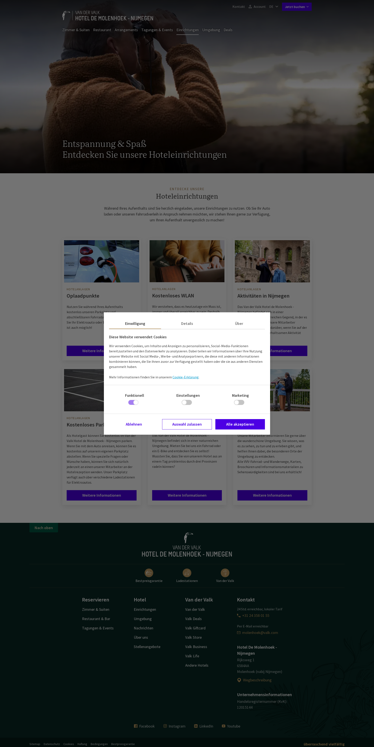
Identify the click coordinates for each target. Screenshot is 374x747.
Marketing (240, 395)
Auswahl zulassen (187, 424)
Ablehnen (134, 424)
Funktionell (134, 395)
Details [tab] (187, 323)
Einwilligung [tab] (135, 323)
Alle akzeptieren (240, 424)
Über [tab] (239, 323)
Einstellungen (188, 395)
